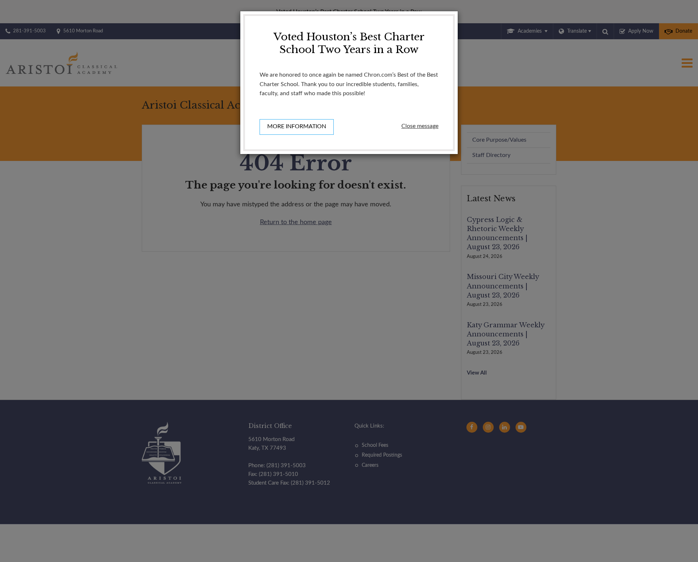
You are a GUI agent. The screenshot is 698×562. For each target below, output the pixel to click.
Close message (419, 126)
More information (296, 126)
